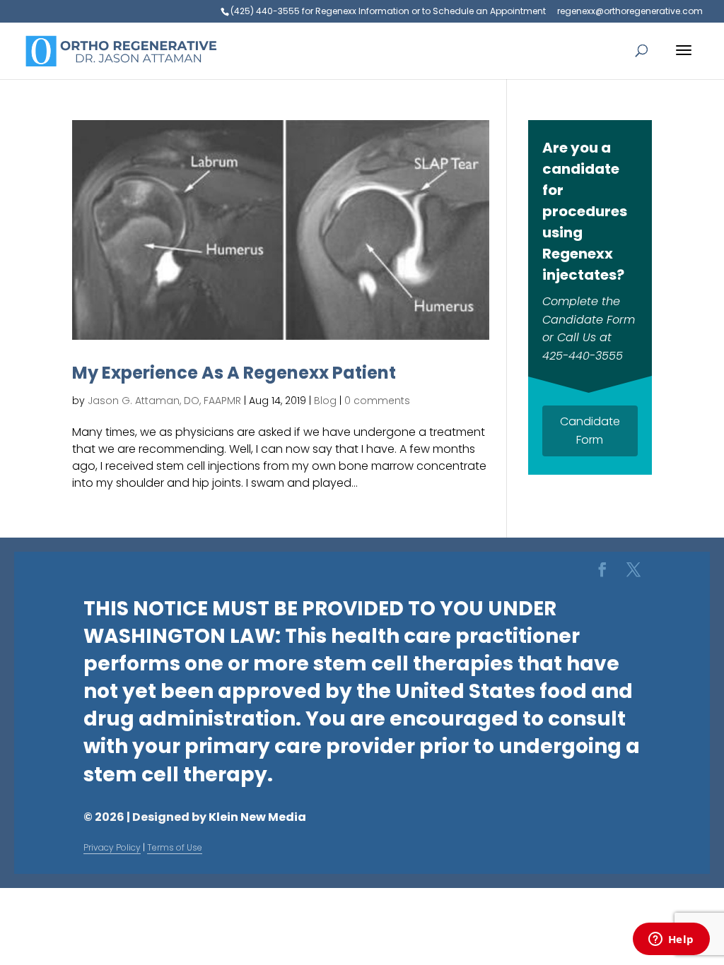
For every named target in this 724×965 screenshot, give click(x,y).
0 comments (377, 400)
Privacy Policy (112, 847)
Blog (325, 400)
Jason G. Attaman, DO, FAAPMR (164, 400)
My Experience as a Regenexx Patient (234, 372)
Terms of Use (174, 847)
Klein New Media (257, 817)
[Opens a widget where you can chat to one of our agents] (671, 940)
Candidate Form (590, 430)
